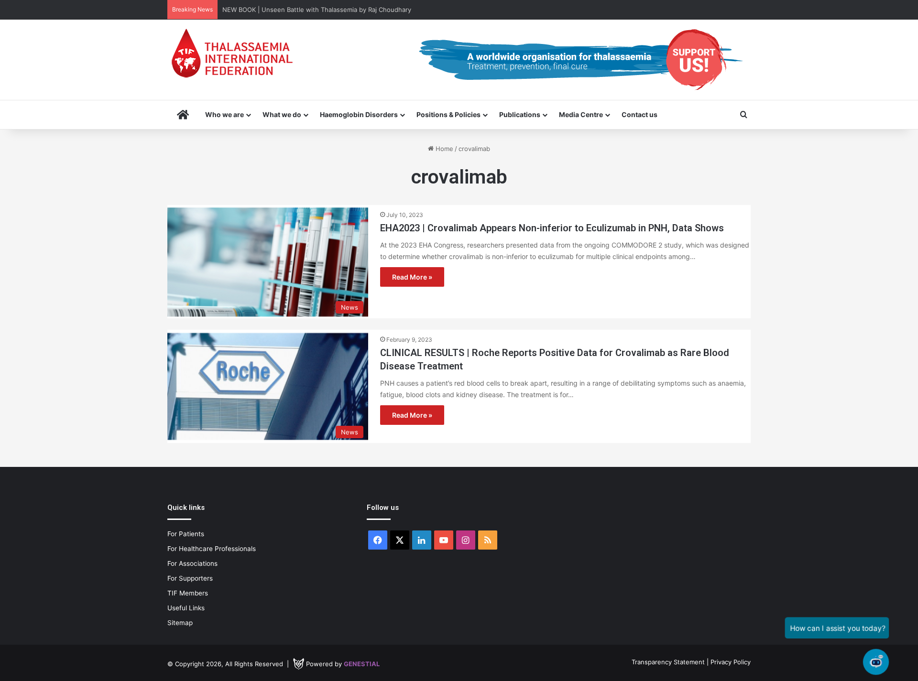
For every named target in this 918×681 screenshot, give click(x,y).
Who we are (224, 114)
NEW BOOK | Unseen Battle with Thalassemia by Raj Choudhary (316, 9)
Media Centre (581, 114)
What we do (281, 114)
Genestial (362, 664)
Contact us (639, 114)
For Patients (185, 534)
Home (443, 148)
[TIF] (231, 53)
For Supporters (190, 578)
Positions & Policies (448, 114)
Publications (519, 114)
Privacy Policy (730, 662)
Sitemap (180, 623)
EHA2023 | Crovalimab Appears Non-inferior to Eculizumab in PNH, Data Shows (552, 228)
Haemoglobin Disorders (359, 114)
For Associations (192, 563)
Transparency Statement (668, 662)
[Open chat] (876, 662)
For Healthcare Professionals (211, 548)
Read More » (412, 277)
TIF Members (187, 593)
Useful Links (186, 608)
